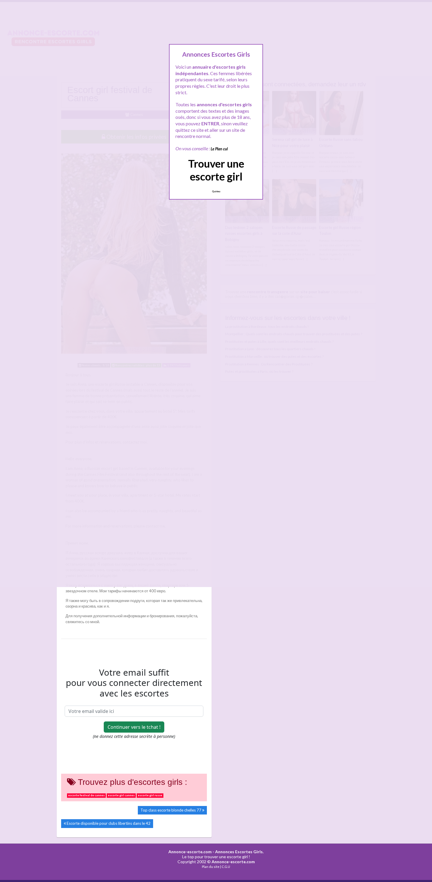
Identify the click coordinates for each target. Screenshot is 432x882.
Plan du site (211, 866)
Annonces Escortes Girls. (239, 851)
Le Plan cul (219, 148)
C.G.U (226, 866)
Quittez (216, 191)
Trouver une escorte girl (216, 170)
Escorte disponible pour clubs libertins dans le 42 (108, 823)
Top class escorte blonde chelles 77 (170, 810)
